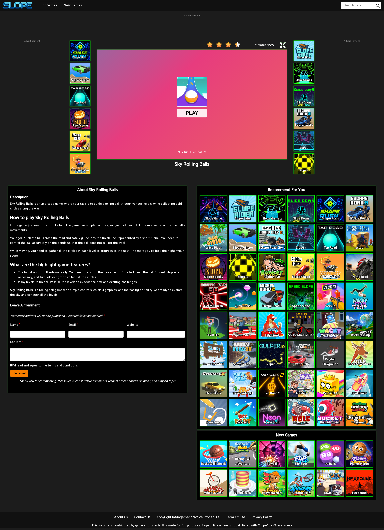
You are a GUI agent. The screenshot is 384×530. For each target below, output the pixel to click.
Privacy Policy (262, 517)
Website (132, 325)
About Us (121, 517)
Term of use (235, 517)
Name (15, 325)
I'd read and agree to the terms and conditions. (45, 365)
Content (16, 342)
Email (73, 325)
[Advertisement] (192, 27)
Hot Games (48, 5)
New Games (73, 5)
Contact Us (142, 517)
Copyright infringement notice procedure (188, 517)
